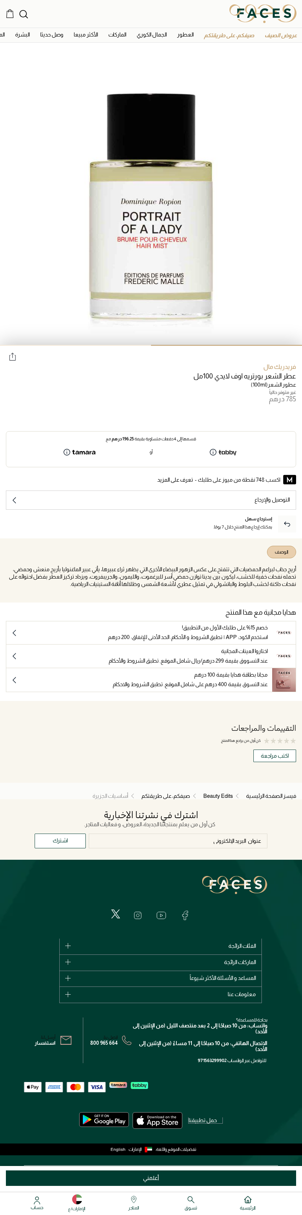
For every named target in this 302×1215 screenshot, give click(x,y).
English (118, 1149)
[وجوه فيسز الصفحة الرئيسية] (262, 13)
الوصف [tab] (281, 552)
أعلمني (151, 1178)
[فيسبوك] (185, 915)
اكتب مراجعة (275, 756)
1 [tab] (226, 345)
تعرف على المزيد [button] (175, 479)
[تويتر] (115, 913)
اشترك (60, 840)
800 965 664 (104, 1043)
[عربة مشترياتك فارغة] (10, 13)
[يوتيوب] (161, 915)
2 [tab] (75, 345)
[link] (117, 34)
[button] (280, 35)
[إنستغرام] (138, 915)
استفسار (45, 1043)
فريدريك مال (279, 366)
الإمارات (135, 1149)
